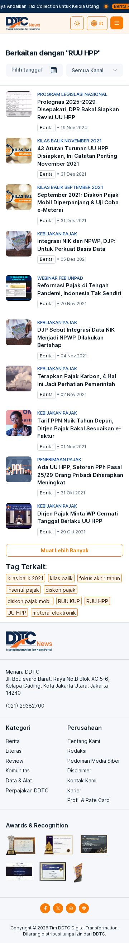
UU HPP (17, 613)
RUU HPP (97, 601)
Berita (13, 741)
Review (14, 761)
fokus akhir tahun (99, 578)
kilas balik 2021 (25, 578)
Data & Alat (19, 780)
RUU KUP (69, 601)
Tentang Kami (83, 741)
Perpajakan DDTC (27, 790)
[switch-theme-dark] (77, 23)
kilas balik (61, 578)
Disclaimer (79, 770)
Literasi (14, 751)
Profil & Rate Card (88, 800)
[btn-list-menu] (116, 22)
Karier (74, 790)
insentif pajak (23, 590)
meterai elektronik (54, 613)
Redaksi (76, 751)
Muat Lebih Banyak (65, 550)
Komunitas (18, 770)
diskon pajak (61, 590)
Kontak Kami (81, 780)
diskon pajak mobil (30, 601)
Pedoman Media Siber (93, 761)
